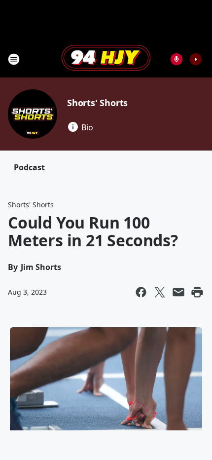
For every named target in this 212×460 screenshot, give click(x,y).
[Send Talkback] (176, 59)
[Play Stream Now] (196, 59)
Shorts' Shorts (97, 103)
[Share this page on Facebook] (141, 292)
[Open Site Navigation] (14, 59)
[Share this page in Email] (178, 292)
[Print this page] (197, 292)
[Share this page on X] (160, 292)
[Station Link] (106, 59)
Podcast (29, 167)
